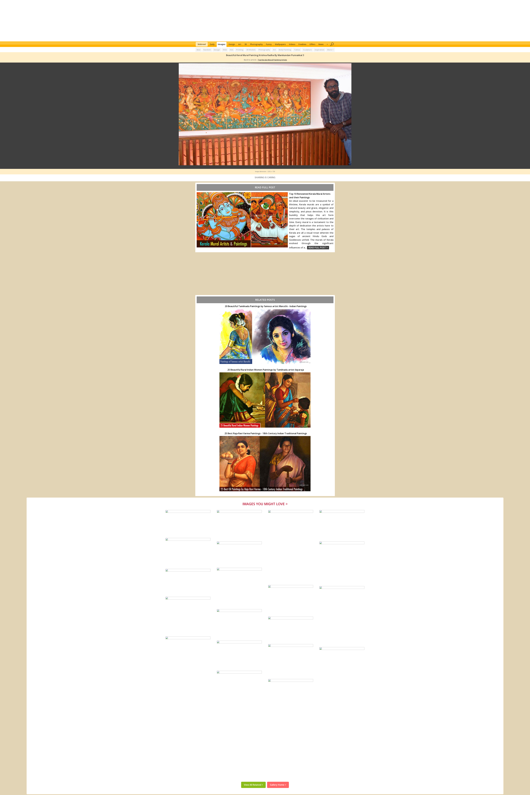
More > (330, 49)
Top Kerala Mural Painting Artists (272, 60)
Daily (212, 44)
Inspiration (319, 49)
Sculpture (307, 49)
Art (239, 44)
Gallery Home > (278, 784)
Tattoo (297, 49)
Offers (312, 44)
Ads (231, 49)
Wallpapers (280, 44)
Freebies (302, 44)
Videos (292, 44)
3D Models (250, 49)
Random (207, 49)
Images (221, 44)
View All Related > (253, 784)
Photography (256, 44)
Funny (269, 44)
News (321, 44)
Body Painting (285, 49)
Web (225, 49)
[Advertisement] (265, 20)
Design (232, 44)
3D (245, 44)
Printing (239, 49)
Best (198, 49)
